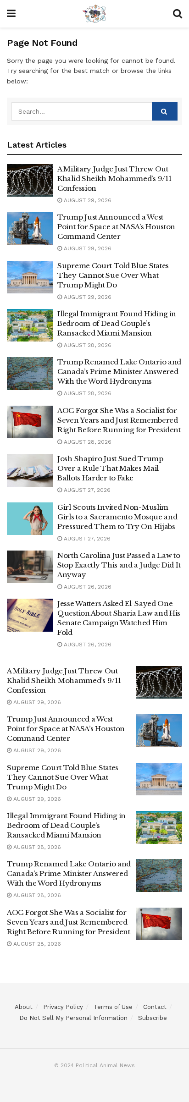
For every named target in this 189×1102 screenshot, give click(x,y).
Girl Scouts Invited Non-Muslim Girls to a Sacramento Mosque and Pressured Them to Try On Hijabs (117, 517)
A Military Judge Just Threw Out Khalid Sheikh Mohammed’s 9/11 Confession (114, 179)
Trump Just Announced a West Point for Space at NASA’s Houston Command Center (116, 227)
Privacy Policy (63, 1006)
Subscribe (152, 1017)
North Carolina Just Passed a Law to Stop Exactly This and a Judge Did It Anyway (118, 565)
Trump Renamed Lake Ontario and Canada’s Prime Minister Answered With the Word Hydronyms (119, 372)
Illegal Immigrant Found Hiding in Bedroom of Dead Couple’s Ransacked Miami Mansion (116, 323)
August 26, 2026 (86, 587)
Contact (155, 1006)
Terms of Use (113, 1006)
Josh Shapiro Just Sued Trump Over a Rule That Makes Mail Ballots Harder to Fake (110, 468)
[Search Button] (165, 111)
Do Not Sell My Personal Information (73, 1017)
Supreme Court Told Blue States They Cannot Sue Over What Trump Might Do (113, 275)
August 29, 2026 (86, 200)
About (24, 1006)
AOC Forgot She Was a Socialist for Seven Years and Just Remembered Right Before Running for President (119, 420)
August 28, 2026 (86, 345)
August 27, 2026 (86, 490)
